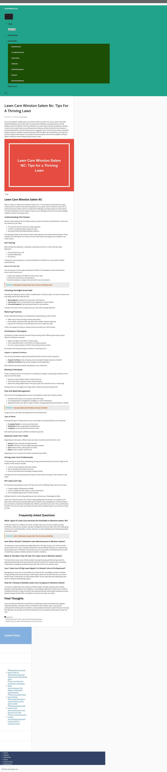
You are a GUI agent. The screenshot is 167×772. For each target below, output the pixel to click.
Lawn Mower (13, 35)
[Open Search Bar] (5, 93)
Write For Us (12, 86)
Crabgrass (14, 63)
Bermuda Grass (16, 46)
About (5, 753)
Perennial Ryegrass (17, 69)
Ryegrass (14, 75)
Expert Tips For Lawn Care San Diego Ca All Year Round (24, 621)
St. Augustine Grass (17, 52)
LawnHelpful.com (11, 8)
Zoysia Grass (15, 58)
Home (10, 24)
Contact (6, 755)
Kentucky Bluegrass (17, 80)
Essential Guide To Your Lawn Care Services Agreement (24, 619)
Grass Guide (12, 41)
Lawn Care (12, 30)
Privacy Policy (8, 762)
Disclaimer (7, 757)
